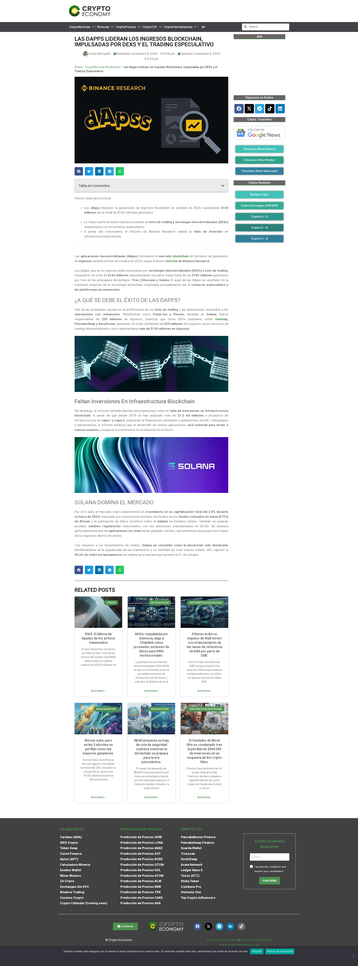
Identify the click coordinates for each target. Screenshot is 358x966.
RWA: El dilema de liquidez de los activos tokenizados (98, 638)
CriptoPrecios (126, 27)
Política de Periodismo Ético (239, 945)
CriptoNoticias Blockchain (103, 67)
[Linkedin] (280, 108)
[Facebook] (239, 108)
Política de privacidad (280, 951)
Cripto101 (150, 27)
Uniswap (221, 319)
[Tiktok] (269, 108)
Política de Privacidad (222, 940)
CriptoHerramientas (178, 27)
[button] (79, 171)
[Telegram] (259, 108)
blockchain (181, 256)
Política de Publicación (256, 940)
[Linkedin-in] (230, 926)
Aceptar (257, 951)
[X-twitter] (249, 108)
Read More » (98, 691)
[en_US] (203, 27)
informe (172, 261)
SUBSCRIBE (270, 880)
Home (79, 67)
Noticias (103, 27)
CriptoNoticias (79, 27)
